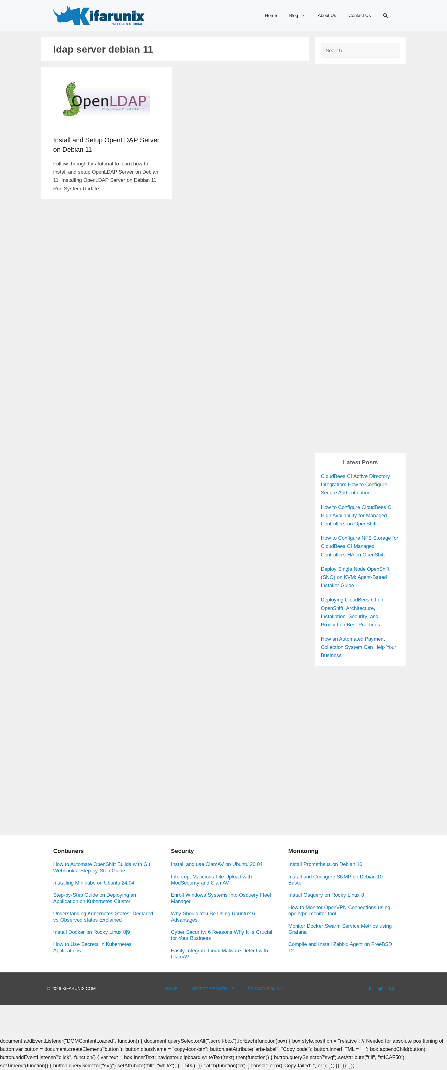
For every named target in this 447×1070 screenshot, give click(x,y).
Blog (293, 15)
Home (271, 15)
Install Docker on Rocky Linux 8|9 (91, 932)
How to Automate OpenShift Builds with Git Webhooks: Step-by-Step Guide (101, 867)
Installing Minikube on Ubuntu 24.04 (93, 883)
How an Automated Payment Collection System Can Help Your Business (358, 647)
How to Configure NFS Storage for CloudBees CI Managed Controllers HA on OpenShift (359, 546)
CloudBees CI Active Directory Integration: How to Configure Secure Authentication (355, 484)
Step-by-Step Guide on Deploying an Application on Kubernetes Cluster (94, 898)
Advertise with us (212, 988)
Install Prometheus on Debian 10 (325, 864)
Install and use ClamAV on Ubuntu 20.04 (216, 864)
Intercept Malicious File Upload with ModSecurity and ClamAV (211, 880)
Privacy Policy (265, 988)
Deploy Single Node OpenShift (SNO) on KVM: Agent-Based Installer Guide (355, 577)
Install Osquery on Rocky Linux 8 (326, 895)
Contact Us (359, 15)
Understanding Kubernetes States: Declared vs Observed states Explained (103, 917)
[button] (385, 15)
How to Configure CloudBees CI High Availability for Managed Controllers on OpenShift (357, 515)
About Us (327, 15)
